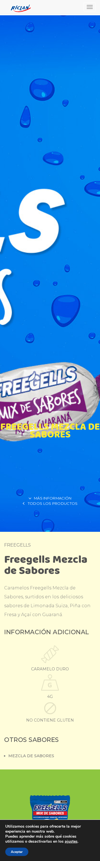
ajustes (71, 841)
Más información (53, 498)
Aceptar (17, 852)
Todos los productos (53, 503)
